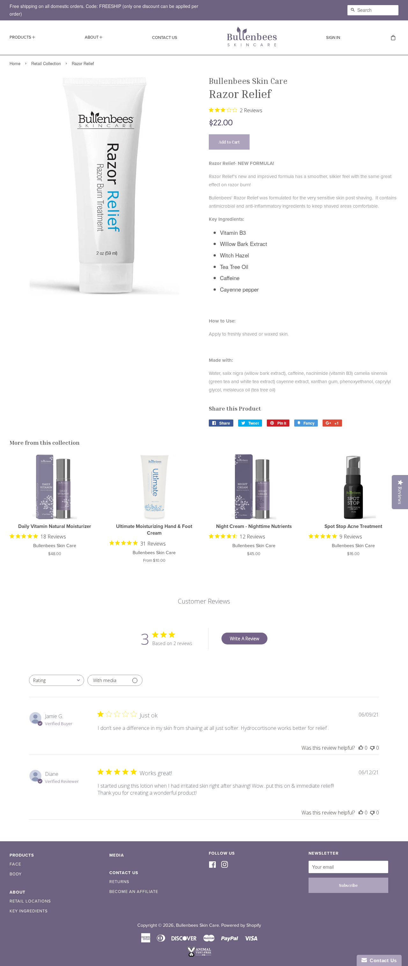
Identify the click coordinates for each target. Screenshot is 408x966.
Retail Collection (46, 63)
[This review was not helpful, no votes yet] (372, 747)
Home (15, 63)
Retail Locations (30, 901)
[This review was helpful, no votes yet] (361, 747)
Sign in (333, 37)
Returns (119, 881)
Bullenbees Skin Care (197, 925)
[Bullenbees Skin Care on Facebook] (212, 865)
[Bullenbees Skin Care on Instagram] (224, 865)
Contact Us (164, 37)
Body (16, 874)
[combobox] (56, 680)
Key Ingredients (29, 911)
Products (21, 37)
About (92, 37)
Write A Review (244, 638)
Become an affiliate (133, 891)
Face (15, 864)
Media (116, 855)
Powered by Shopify (241, 925)
